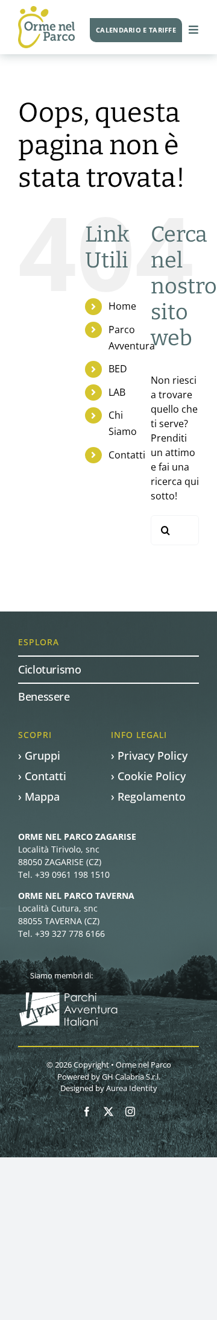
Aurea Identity (131, 1088)
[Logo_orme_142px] (46, 10)
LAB (116, 392)
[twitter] (108, 1111)
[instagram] (130, 1111)
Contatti (126, 454)
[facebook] (87, 1111)
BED (117, 368)
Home (122, 306)
